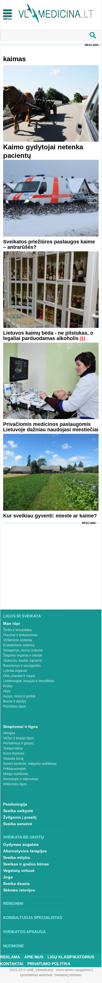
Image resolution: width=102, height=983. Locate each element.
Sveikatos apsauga (24, 931)
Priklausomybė (14, 769)
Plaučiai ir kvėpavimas (20, 635)
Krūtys (8, 686)
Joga (8, 877)
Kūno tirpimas (13, 753)
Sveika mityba (16, 857)
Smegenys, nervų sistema (23, 650)
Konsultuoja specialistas (32, 917)
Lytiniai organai (15, 671)
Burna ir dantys (14, 701)
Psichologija (15, 804)
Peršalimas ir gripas (18, 743)
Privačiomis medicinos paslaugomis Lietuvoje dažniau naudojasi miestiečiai (50, 426)
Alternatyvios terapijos (25, 851)
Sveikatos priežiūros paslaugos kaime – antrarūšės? (49, 244)
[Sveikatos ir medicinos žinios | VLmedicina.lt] (56, 13)
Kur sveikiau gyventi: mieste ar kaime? (50, 516)
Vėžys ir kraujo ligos (18, 738)
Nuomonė (13, 946)
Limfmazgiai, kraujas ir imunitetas (28, 681)
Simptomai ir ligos (20, 726)
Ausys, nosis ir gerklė (19, 696)
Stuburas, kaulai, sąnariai (22, 661)
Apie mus (33, 957)
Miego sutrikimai (15, 774)
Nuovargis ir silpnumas (20, 779)
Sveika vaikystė (18, 810)
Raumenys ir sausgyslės (22, 666)
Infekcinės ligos (15, 784)
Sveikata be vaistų (23, 837)
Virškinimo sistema (17, 640)
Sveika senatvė (17, 823)
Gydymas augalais (21, 844)
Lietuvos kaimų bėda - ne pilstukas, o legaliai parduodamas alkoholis (48, 335)
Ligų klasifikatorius (70, 957)
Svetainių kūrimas (68, 975)
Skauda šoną (13, 759)
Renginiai (13, 903)
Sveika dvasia (16, 883)
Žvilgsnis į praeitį (19, 817)
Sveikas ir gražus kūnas (26, 864)
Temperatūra (13, 748)
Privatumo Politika (48, 963)
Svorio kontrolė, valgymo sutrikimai (30, 764)
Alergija (9, 733)
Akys (6, 691)
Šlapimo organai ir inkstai (22, 655)
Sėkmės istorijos (19, 890)
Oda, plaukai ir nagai (19, 676)
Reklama (92, 44)
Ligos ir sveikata (22, 616)
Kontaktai (11, 963)
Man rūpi (11, 623)
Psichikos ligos (14, 706)
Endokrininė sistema (18, 645)
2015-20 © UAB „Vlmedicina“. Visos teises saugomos (50, 970)
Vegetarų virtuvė (18, 870)
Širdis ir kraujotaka (17, 630)
